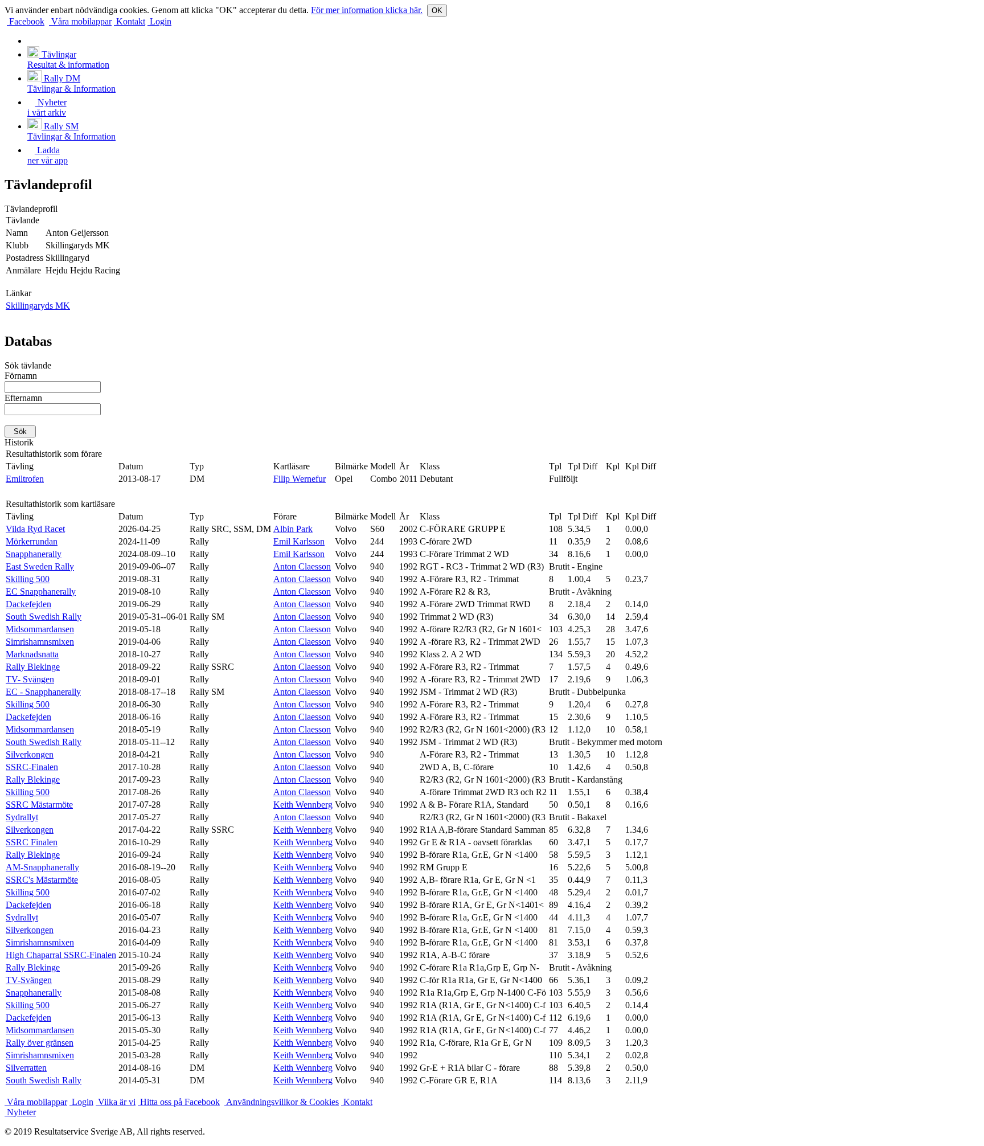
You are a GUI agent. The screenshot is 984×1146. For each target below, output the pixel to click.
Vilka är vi (116, 1102)
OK (437, 10)
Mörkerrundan (32, 541)
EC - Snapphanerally (43, 692)
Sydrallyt (22, 817)
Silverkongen (30, 754)
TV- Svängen (30, 679)
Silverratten (26, 1068)
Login (159, 21)
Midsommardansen (40, 629)
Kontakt (129, 21)
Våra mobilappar (80, 21)
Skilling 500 (28, 579)
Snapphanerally (34, 554)
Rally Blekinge (33, 667)
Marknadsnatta (32, 654)
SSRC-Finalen (32, 767)
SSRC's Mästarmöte (42, 880)
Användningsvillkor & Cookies (281, 1102)
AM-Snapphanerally (42, 867)
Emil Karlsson (299, 541)
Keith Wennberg (303, 804)
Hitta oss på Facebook (179, 1102)
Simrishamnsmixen (40, 641)
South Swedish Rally (43, 616)
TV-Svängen (29, 980)
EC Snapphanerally (41, 591)
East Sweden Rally (40, 566)
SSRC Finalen (32, 842)
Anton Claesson (302, 566)
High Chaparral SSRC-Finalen (61, 955)
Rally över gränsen (39, 1042)
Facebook (25, 21)
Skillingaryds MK (38, 305)
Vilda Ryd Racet (35, 529)
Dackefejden (28, 604)
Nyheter (20, 1112)
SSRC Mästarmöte (39, 804)
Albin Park (293, 529)
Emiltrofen (25, 479)
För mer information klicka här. (367, 10)
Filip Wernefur (299, 479)
